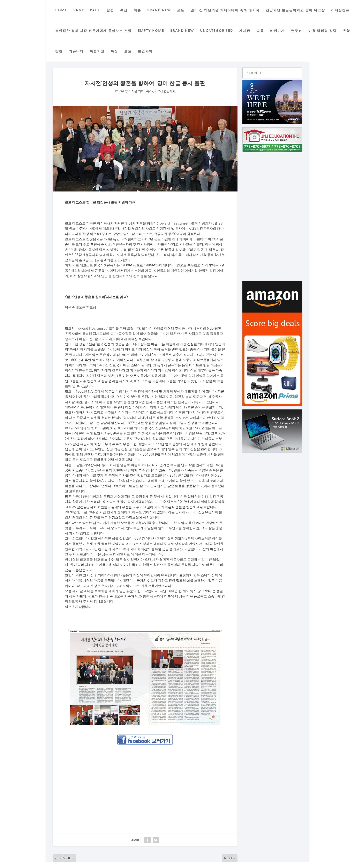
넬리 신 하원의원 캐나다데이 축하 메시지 (225, 10)
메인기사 (277, 30)
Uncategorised (216, 30)
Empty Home (151, 30)
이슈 (137, 10)
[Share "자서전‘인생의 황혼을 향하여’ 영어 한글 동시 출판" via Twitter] (156, 840)
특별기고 (97, 51)
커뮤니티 (76, 51)
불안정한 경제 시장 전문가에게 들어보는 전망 (93, 30)
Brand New (182, 30)
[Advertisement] (145, 778)
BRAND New (159, 10)
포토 (180, 10)
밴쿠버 (296, 30)
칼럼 (110, 10)
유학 (346, 30)
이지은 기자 (136, 91)
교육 (260, 30)
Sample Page (86, 10)
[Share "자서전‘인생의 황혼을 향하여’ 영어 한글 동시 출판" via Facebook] (147, 840)
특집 (124, 10)
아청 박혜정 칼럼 (322, 30)
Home (61, 10)
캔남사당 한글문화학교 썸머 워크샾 (295, 10)
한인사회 (145, 51)
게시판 (244, 30)
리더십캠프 (340, 10)
